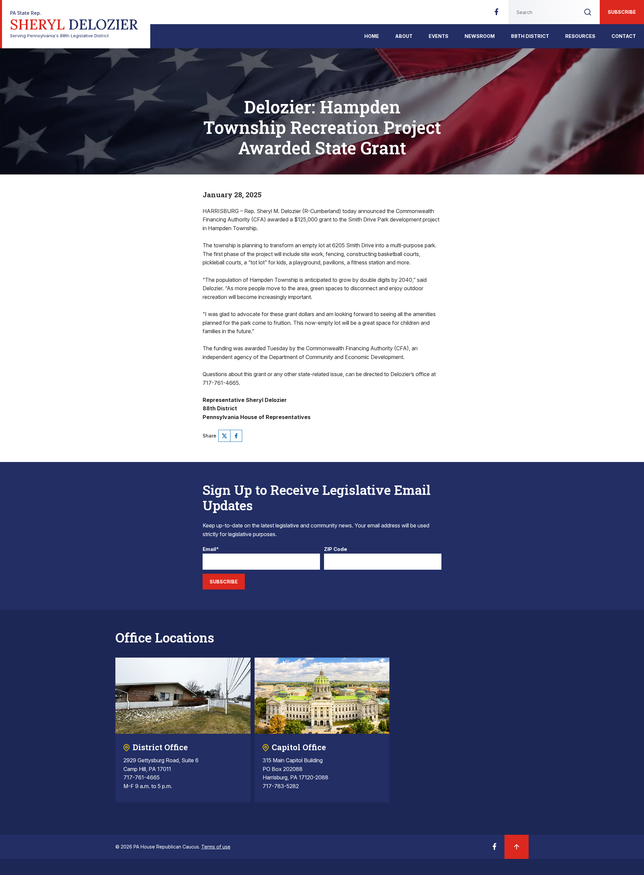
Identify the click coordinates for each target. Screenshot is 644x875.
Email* (211, 549)
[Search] (588, 12)
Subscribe (622, 12)
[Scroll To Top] (516, 847)
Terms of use (215, 847)
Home (371, 36)
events (438, 36)
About (404, 36)
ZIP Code (335, 549)
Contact (623, 36)
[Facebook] (496, 13)
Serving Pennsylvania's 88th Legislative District (74, 24)
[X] (224, 436)
